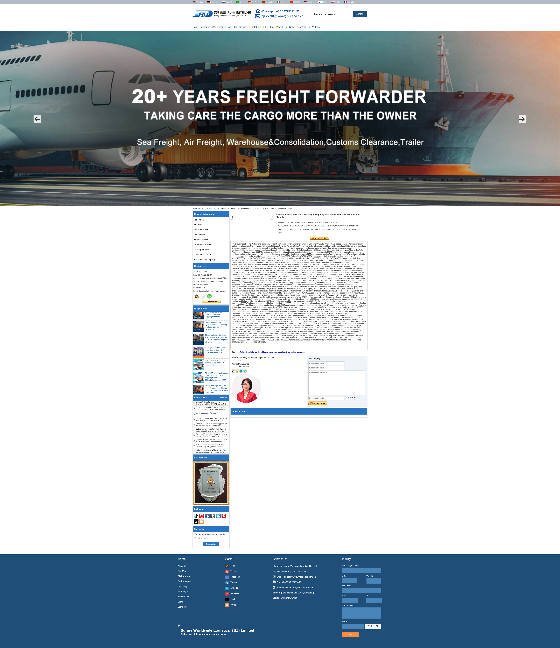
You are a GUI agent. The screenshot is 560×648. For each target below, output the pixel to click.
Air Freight (198, 225)
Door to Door (224, 27)
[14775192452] (245, 371)
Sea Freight (213, 208)
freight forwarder (253, 352)
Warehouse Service (202, 244)
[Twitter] (196, 521)
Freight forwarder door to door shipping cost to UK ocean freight (215, 350)
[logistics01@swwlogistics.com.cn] (237, 371)
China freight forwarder (295, 352)
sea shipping (279, 352)
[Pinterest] (224, 516)
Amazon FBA (208, 27)
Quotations (255, 27)
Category (202, 208)
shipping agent (267, 352)
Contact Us (303, 27)
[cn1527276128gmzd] (241, 371)
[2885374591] (233, 371)
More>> (223, 398)
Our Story (268, 27)
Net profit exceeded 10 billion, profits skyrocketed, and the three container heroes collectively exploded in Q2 (210, 432)
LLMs (180, 601)
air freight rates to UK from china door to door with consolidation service (215, 337)
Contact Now (211, 302)
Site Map (182, 571)
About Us (281, 27)
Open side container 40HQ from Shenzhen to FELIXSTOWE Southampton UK (208, 438)
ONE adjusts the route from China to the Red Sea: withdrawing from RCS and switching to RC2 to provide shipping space (211, 402)
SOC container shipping (204, 259)
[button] (37, 119)
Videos (316, 27)
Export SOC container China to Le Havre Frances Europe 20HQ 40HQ (212, 416)
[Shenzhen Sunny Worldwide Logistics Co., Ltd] (221, 17)
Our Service (240, 27)
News (292, 27)
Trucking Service (201, 249)
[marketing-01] (196, 296)
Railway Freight (201, 229)
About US (182, 566)
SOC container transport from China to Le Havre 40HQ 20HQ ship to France (212, 426)
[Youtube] (201, 516)
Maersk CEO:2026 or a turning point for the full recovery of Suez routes (211, 405)
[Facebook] (207, 516)
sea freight (241, 352)
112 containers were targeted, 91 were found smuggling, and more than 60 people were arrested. (211, 411)
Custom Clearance (202, 254)
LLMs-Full (182, 607)
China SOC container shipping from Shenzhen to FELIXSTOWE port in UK (211, 447)
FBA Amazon (199, 234)
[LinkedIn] (218, 516)
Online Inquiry (184, 581)
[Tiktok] (196, 516)
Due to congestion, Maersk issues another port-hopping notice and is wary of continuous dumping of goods (211, 443)
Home (195, 27)
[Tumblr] (212, 516)
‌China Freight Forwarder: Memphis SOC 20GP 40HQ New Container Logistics (212, 421)
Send (350, 634)
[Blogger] (201, 521)
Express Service (201, 239)
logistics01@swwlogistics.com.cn (282, 16)
